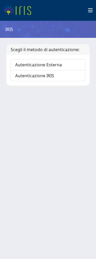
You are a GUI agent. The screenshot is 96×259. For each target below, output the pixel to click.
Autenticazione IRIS (34, 76)
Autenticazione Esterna (38, 65)
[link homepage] (19, 10)
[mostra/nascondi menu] (90, 10)
